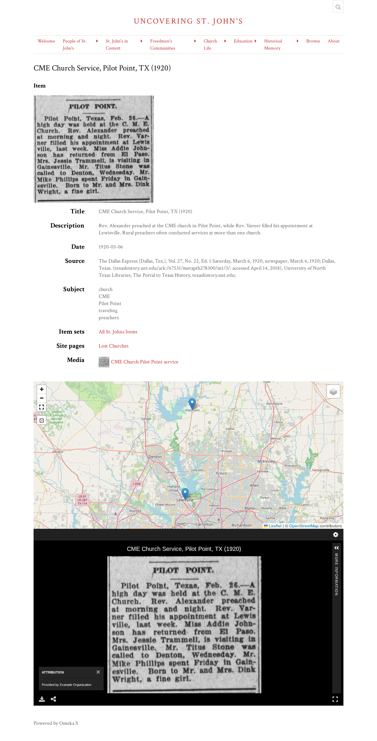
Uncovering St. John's (189, 21)
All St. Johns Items (118, 331)
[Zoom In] (42, 560)
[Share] (53, 699)
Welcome (46, 41)
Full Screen (335, 699)
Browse (313, 41)
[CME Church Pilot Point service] (94, 98)
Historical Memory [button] (273, 44)
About (334, 41)
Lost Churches (113, 345)
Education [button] (243, 41)
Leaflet (275, 525)
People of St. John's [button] (75, 44)
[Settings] (335, 535)
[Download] (42, 699)
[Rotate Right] (59, 560)
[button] (192, 404)
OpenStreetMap (304, 525)
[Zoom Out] (51, 560)
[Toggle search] (338, 7)
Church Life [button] (210, 44)
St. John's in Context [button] (117, 44)
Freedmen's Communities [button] (162, 44)
